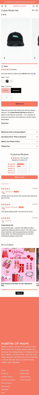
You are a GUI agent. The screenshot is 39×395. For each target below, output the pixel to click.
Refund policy (5, 386)
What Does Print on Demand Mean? (13, 132)
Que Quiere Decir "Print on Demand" (13, 137)
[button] (5, 69)
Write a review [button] (19, 177)
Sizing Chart (5, 146)
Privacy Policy (24, 370)
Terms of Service (6, 383)
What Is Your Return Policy (10, 141)
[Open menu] (1, 6)
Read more (4, 123)
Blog (2, 393)
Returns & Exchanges (8, 380)
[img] (5, 189)
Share (6, 66)
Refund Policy (24, 373)
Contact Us (4, 373)
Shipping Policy (25, 377)
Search (3, 370)
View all (19, 293)
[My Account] (32, 6)
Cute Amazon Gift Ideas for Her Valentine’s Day (16, 284)
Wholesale (4, 389)
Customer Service (7, 377)
